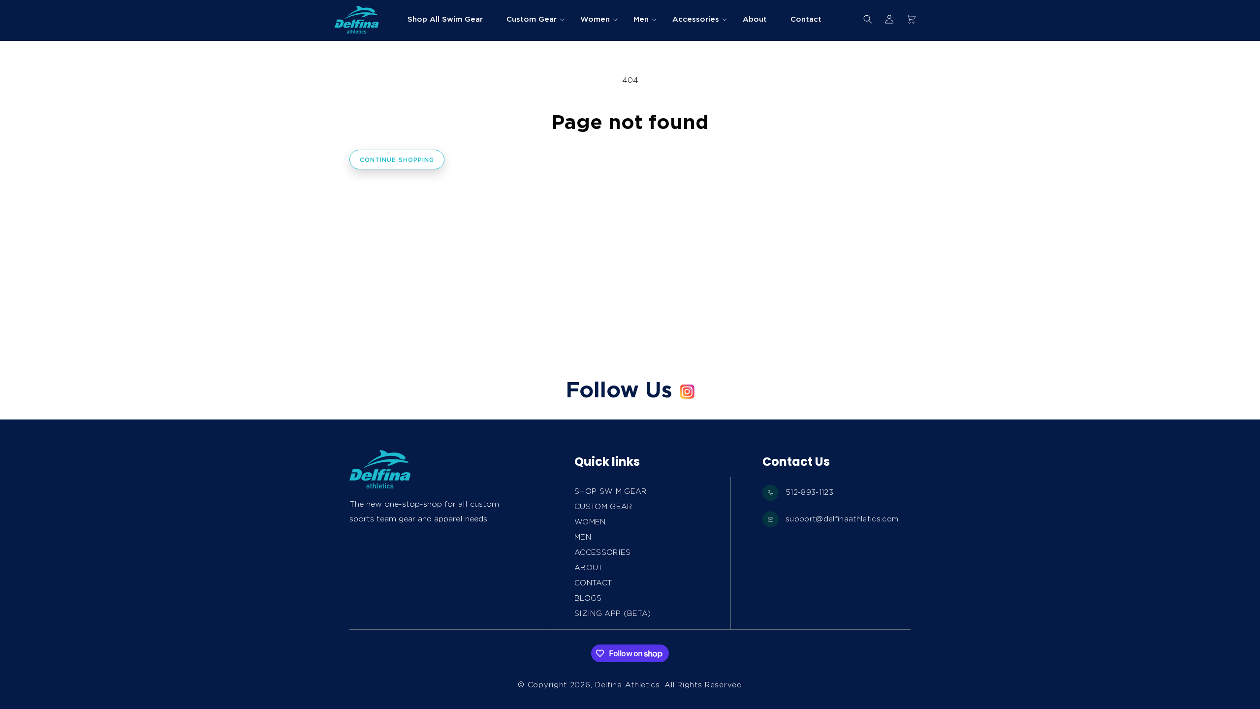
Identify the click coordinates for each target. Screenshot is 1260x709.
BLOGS (588, 598)
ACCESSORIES (602, 552)
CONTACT (593, 583)
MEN (582, 537)
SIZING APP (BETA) (612, 613)
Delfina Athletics (627, 684)
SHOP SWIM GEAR (610, 491)
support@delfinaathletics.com (842, 519)
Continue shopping (397, 159)
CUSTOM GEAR (603, 506)
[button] (531, 19)
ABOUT (588, 567)
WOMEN (590, 521)
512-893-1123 (809, 492)
